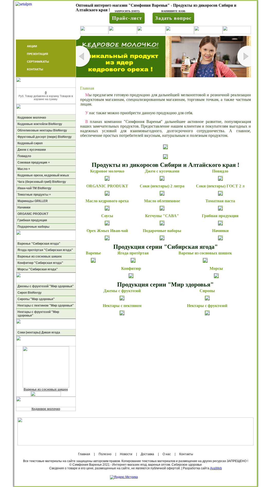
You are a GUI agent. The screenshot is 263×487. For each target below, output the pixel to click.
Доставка (147, 454)
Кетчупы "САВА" (162, 216)
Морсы (216, 268)
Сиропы (207, 291)
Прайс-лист (127, 18)
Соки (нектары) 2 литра (162, 186)
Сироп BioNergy (29, 292)
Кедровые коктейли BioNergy (39, 124)
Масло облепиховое (162, 201)
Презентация (37, 53)
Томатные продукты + (34, 194)
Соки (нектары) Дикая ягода (38, 332)
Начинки (23, 207)
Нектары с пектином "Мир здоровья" (45, 305)
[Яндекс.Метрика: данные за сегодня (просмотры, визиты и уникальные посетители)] (124, 477)
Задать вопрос (173, 18)
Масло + (23, 169)
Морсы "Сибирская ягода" (37, 269)
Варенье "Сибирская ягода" (38, 243)
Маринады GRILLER (32, 201)
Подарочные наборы (33, 226)
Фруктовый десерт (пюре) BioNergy (44, 137)
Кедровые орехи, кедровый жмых (43, 175)
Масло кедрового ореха (107, 201)
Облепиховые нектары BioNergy (42, 130)
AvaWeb (216, 468)
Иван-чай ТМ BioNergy (34, 188)
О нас (167, 454)
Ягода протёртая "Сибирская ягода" (45, 250)
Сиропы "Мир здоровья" (36, 299)
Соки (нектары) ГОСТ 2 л (220, 186)
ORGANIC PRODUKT (32, 214)
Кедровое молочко (31, 117)
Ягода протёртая (133, 253)
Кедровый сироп (30, 143)
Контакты (35, 69)
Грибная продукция (32, 220)
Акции (32, 46)
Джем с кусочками (31, 149)
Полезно (105, 454)
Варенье (93, 253)
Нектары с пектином (122, 305)
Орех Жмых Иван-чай (107, 230)
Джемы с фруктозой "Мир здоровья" (45, 286)
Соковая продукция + (33, 162)
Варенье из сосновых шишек (39, 256)
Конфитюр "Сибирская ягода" (40, 263)
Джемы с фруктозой (122, 291)
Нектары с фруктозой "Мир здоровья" (38, 313)
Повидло (24, 156)
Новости (126, 454)
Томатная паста (220, 201)
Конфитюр (131, 268)
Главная (84, 454)
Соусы (107, 216)
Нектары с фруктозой (207, 305)
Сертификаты (38, 61)
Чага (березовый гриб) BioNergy (41, 182)
